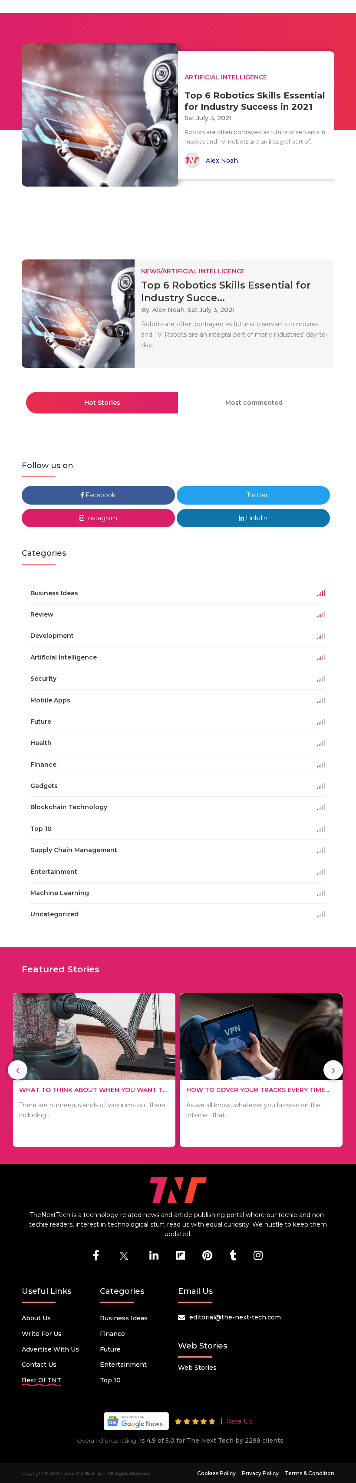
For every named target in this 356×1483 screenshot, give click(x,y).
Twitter (256, 495)
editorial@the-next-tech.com (235, 1317)
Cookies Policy (216, 1473)
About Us (36, 1318)
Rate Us (239, 1421)
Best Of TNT (41, 1380)
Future (110, 1349)
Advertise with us (50, 1349)
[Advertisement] (180, 219)
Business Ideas (124, 1318)
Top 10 (110, 1380)
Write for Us (42, 1334)
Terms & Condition (309, 1473)
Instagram (100, 518)
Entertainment (123, 1364)
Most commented (254, 403)
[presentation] (17, 1069)
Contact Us (39, 1364)
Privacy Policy (260, 1473)
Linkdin (255, 518)
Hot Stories (102, 403)
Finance (112, 1334)
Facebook (99, 495)
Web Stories (197, 1367)
